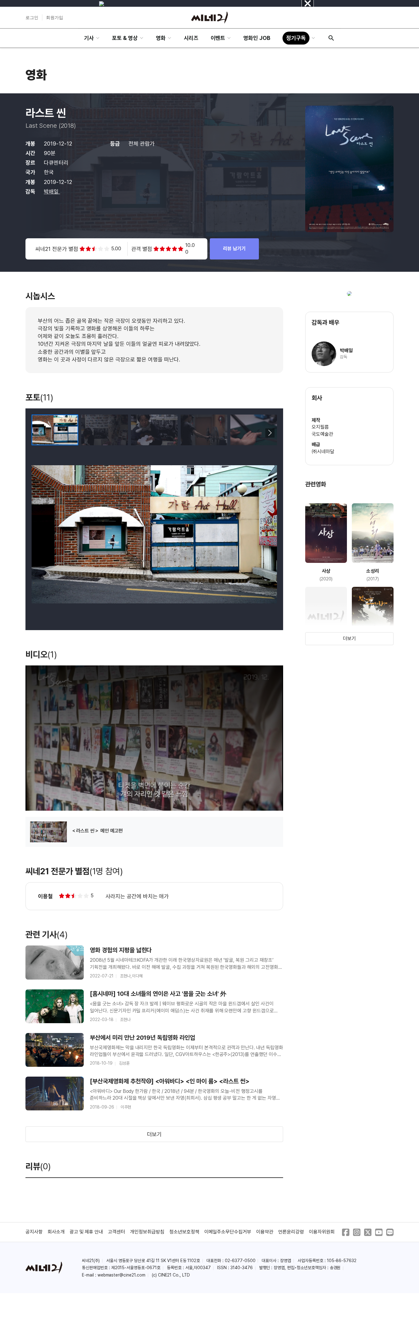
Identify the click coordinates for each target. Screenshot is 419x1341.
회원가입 (54, 17)
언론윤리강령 (291, 1232)
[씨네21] (209, 17)
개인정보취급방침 (147, 1232)
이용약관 (264, 1232)
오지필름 (320, 427)
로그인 (31, 17)
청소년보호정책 (184, 1232)
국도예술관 (322, 434)
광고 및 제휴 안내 (86, 1232)
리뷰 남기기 (234, 248)
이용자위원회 (322, 1232)
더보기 (154, 1134)
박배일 (52, 191)
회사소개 (56, 1232)
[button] (270, 433)
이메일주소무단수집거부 (228, 1232)
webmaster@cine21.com (121, 1275)
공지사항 (34, 1232)
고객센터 (116, 1232)
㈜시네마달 (323, 451)
